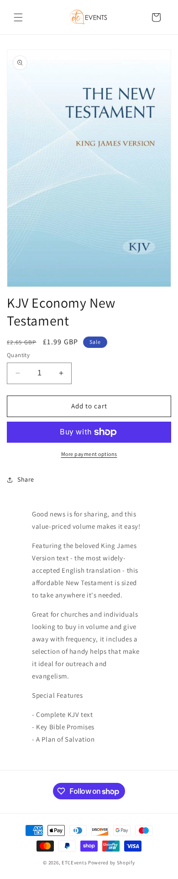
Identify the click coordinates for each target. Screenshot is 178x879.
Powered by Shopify (111, 862)
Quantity (18, 355)
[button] (18, 17)
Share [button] (25, 479)
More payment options (89, 453)
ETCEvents (74, 862)
